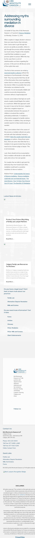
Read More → (10, 239)
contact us (22, 494)
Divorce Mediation (24, 33)
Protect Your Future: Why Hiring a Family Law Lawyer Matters (17, 220)
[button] (29, 4)
